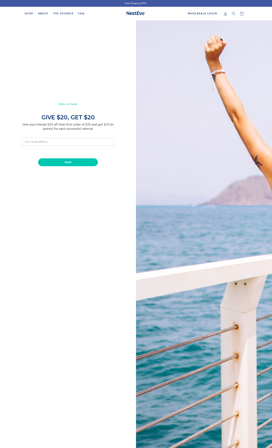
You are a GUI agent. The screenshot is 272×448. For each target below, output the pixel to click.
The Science (63, 13)
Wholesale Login (202, 13)
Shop (29, 13)
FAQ (81, 13)
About (43, 13)
